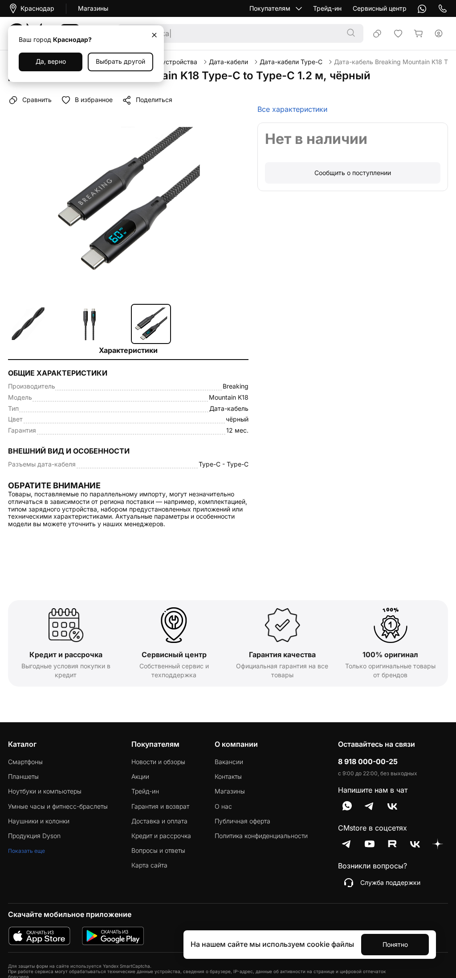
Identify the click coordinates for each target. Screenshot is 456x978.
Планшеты (23, 776)
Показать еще (26, 850)
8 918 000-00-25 (368, 761)
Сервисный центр (380, 8)
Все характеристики (292, 109)
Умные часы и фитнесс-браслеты (58, 806)
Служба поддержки (390, 882)
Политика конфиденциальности (261, 835)
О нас (223, 806)
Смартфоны (25, 761)
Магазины (93, 8)
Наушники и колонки (38, 821)
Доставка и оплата (159, 821)
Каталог (22, 744)
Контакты (228, 776)
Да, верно (51, 61)
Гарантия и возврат (160, 806)
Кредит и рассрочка (161, 835)
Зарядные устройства (163, 61)
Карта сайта (149, 865)
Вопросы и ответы (158, 850)
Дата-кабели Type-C (291, 61)
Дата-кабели (228, 61)
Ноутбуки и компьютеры (44, 791)
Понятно (395, 944)
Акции (140, 776)
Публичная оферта (242, 821)
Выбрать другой (120, 61)
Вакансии (229, 761)
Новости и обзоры (158, 761)
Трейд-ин (327, 8)
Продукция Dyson (34, 835)
